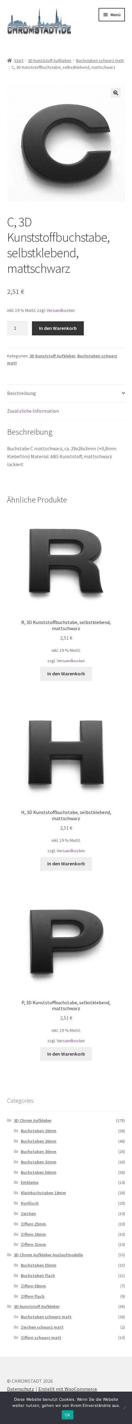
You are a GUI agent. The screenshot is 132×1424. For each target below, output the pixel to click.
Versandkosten (61, 310)
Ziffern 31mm (33, 1244)
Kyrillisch (30, 1203)
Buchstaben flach (38, 1275)
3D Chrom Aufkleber (33, 1120)
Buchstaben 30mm (38, 1151)
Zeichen (28, 1213)
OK (68, 1414)
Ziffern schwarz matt (41, 1337)
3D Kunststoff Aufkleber (50, 60)
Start (18, 60)
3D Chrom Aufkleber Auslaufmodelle (48, 1255)
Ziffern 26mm (33, 1234)
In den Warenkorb (58, 328)
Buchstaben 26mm (38, 1141)
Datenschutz (20, 1389)
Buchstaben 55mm (38, 1265)
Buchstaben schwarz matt (100, 60)
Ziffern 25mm (33, 1224)
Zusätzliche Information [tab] (33, 411)
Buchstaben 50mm (38, 1172)
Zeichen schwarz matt (42, 1327)
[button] (116, 93)
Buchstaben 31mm (38, 1162)
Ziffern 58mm (33, 1286)
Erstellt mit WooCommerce (67, 1389)
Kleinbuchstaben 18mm (43, 1193)
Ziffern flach (33, 1296)
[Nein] (124, 1408)
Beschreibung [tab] (21, 393)
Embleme (29, 1182)
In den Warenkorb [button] (66, 673)
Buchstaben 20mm (38, 1131)
